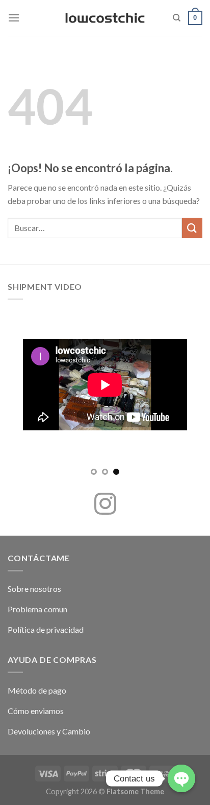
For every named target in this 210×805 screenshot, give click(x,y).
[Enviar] (192, 228)
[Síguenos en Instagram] (105, 505)
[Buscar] (176, 18)
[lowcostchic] (105, 18)
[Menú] (14, 17)
